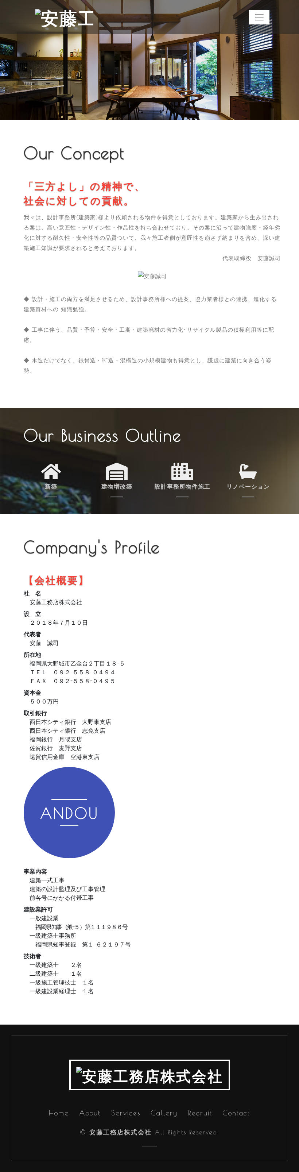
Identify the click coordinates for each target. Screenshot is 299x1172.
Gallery (164, 1113)
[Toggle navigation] (259, 17)
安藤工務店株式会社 (120, 1132)
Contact (236, 1113)
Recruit (200, 1113)
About (90, 1113)
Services (125, 1113)
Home (59, 1113)
